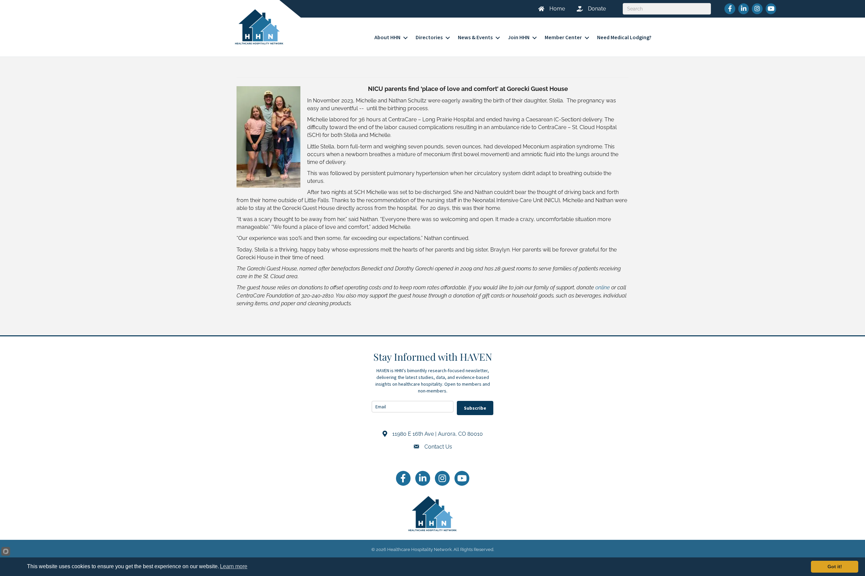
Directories (429, 37)
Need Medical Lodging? (624, 37)
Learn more (233, 566)
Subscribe (475, 408)
